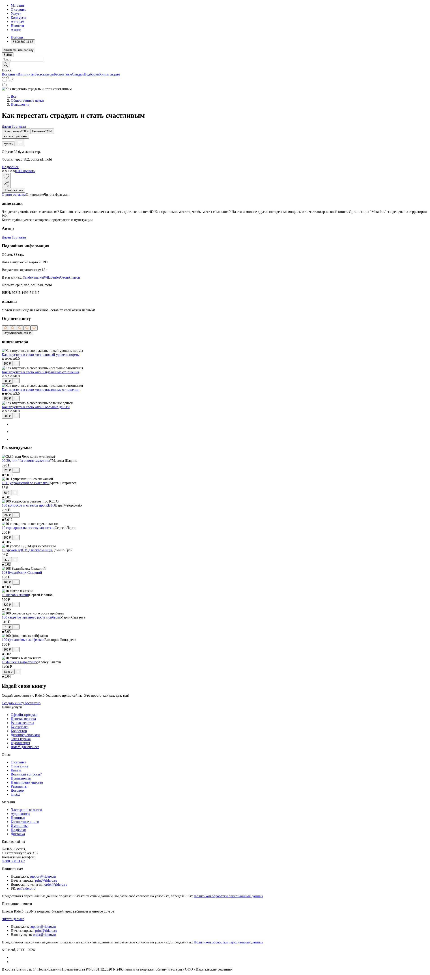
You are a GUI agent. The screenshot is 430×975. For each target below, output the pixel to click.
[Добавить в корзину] (19, 142)
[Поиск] (6, 65)
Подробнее (10, 167)
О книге (8, 194)
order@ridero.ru (55, 884)
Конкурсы (18, 17)
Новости (17, 26)
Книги (16, 770)
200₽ (7, 363)
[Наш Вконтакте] (13, 957)
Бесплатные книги (25, 822)
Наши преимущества (27, 782)
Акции (16, 30)
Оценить (28, 171)
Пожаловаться (13, 190)
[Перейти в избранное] (4, 81)
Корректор (19, 731)
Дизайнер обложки (25, 735)
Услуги (16, 13)
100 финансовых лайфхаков (23, 640)
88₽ (6, 492)
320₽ (7, 470)
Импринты (26, 74)
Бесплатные (63, 74)
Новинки (18, 818)
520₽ (7, 604)
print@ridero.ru (46, 880)
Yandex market (33, 277)
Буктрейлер (19, 727)
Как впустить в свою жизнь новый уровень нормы (41, 354)
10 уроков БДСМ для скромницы (27, 550)
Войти (8, 54)
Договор (17, 790)
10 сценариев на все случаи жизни (28, 528)
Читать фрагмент (15, 136)
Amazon (74, 277)
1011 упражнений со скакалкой (25, 483)
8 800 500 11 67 (13, 861)
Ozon (64, 277)
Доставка (18, 834)
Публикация (20, 743)
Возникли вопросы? (26, 774)
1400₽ (8, 672)
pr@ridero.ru (26, 888)
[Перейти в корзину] (10, 81)
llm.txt (15, 794)
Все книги (10, 74)
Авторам (17, 22)
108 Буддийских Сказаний (22, 572)
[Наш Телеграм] (13, 962)
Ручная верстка (22, 723)
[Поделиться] (6, 184)
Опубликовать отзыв (17, 333)
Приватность (21, 778)
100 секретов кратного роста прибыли (31, 617)
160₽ (7, 582)
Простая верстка (23, 719)
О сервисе (18, 9)
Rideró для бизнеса (25, 747)
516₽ (7, 627)
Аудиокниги (20, 814)
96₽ (6, 560)
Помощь (17, 37)
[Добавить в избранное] (6, 176)
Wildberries (52, 277)
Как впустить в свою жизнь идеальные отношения (40, 372)
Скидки (78, 74)
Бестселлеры (44, 74)
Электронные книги (26, 810)
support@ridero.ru (43, 876)
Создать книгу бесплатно (21, 703)
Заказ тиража (21, 739)
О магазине (19, 766)
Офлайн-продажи (24, 715)
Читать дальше (13, 919)
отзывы (20, 194)
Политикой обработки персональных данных (228, 896)
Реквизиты (19, 786)
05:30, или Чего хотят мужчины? (27, 460)
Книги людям (109, 74)
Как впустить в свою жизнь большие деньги (36, 407)
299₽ (7, 515)
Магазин (17, 5)
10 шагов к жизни (15, 595)
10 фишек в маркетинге (20, 662)
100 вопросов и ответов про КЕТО (28, 505)
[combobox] (215, 59)
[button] (215, 64)
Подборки (91, 74)
